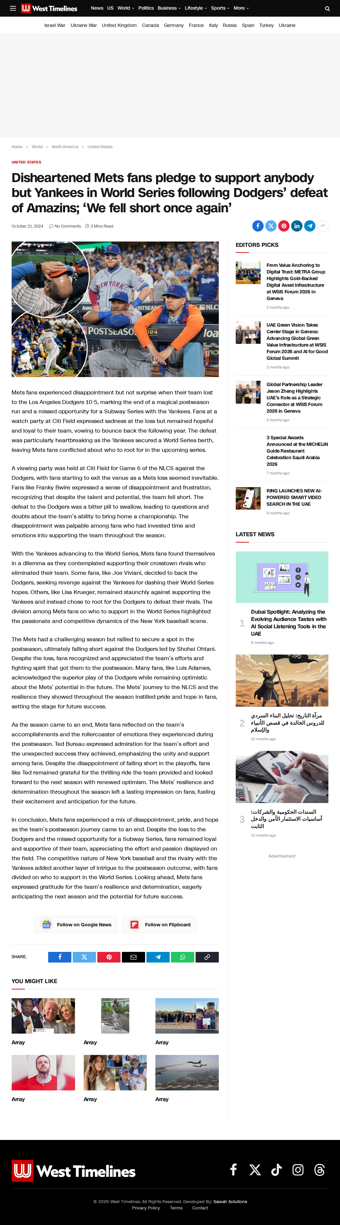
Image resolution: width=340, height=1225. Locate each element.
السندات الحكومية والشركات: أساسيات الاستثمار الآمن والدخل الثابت (286, 819)
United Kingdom (119, 25)
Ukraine (287, 25)
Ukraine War (84, 25)
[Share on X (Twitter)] (271, 226)
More (239, 8)
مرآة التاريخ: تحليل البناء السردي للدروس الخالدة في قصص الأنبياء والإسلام (287, 723)
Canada (150, 25)
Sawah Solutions (230, 1202)
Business (167, 8)
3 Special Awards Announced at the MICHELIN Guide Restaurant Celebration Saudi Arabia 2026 (297, 451)
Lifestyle (194, 8)
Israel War (54, 25)
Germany (174, 25)
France (196, 25)
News (97, 8)
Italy (213, 25)
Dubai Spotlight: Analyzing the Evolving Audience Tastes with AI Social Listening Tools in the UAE (288, 622)
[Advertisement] (170, 85)
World (124, 8)
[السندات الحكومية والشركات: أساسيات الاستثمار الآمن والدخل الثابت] (282, 777)
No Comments (68, 226)
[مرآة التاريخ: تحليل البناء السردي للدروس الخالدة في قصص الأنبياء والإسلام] (282, 681)
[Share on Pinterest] (284, 226)
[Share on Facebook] (258, 226)
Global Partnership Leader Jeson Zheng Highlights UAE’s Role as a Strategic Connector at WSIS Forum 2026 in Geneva (294, 397)
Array (18, 1042)
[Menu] (13, 8)
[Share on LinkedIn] (296, 226)
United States (26, 162)
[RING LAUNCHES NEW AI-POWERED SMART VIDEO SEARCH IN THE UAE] (248, 498)
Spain (248, 25)
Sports (218, 8)
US (110, 8)
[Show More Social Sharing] (322, 226)
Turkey (266, 25)
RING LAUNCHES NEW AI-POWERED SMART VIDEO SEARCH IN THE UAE (294, 497)
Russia (230, 25)
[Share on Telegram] (309, 226)
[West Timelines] (49, 8)
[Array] (43, 1016)
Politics (146, 8)
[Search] (327, 8)
